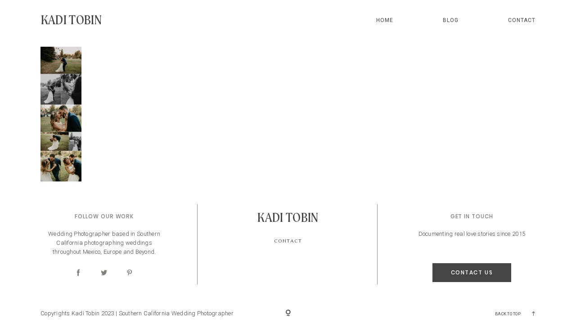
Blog (450, 20)
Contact (522, 20)
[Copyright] (288, 313)
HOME (384, 20)
